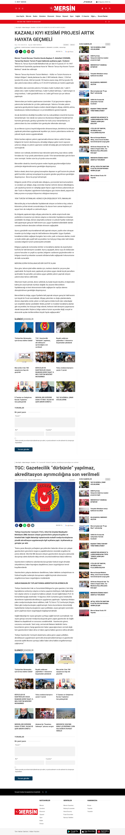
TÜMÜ (107, 44)
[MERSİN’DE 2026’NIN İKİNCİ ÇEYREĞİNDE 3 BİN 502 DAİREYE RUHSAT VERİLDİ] (65, 715)
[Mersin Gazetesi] (62, 11)
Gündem (42, 16)
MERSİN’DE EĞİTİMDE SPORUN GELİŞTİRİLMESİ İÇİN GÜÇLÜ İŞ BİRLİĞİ (38, 22)
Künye (89, 805)
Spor (72, 16)
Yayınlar (89, 808)
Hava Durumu (67, 811)
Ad (16, 430)
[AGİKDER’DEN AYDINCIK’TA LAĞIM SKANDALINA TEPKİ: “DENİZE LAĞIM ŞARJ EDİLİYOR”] (84, 122)
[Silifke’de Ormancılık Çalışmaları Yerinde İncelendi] (84, 105)
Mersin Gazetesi (68, 805)
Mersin (28, 16)
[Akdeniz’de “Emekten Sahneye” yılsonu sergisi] (44, 715)
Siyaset (65, 16)
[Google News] (69, 51)
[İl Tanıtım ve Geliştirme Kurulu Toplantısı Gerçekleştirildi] (24, 388)
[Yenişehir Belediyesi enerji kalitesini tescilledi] (84, 79)
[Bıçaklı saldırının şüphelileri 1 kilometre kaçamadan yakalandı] (65, 329)
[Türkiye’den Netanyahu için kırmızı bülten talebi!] (24, 329)
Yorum (17, 416)
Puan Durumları (68, 814)
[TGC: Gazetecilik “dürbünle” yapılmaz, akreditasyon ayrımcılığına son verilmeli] (44, 329)
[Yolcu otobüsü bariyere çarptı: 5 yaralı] (65, 358)
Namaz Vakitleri (68, 817)
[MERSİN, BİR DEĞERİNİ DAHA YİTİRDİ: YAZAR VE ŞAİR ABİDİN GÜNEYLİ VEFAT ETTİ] (44, 388)
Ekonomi (50, 16)
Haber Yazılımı (34, 831)
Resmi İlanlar (103, 16)
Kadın (35, 16)
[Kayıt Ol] (102, 8)
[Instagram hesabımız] (19, 8)
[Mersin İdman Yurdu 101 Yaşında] (84, 181)
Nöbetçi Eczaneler (69, 808)
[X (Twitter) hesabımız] (16, 8)
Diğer (93, 16)
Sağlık (77, 16)
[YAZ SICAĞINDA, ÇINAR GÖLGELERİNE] (65, 388)
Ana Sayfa (20, 16)
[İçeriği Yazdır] (32, 51)
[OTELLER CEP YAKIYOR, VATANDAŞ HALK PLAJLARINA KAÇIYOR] (84, 133)
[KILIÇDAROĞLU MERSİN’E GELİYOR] (84, 87)
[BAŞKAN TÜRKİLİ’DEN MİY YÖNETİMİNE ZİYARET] (84, 114)
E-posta (49, 430)
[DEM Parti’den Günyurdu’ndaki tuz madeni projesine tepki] (84, 61)
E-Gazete (85, 16)
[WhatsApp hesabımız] (22, 8)
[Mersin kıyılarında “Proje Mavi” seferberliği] (84, 96)
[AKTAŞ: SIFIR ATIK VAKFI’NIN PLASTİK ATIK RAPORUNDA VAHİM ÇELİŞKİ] (84, 171)
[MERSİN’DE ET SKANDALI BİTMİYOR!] (84, 70)
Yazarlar (90, 811)
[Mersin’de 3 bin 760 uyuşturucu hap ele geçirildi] (24, 358)
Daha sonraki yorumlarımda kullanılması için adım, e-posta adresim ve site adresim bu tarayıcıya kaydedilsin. (44, 441)
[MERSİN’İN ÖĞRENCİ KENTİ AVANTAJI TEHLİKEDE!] (84, 163)
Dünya (58, 16)
